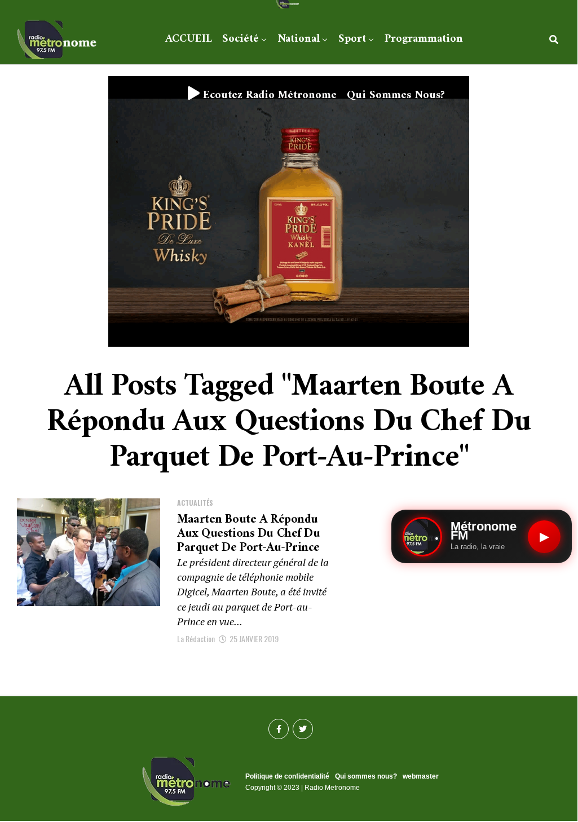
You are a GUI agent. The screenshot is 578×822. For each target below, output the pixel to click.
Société (240, 39)
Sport (352, 39)
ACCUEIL (188, 39)
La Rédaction (196, 638)
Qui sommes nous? (396, 95)
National (298, 39)
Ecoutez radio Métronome (268, 95)
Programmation (424, 39)
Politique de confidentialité (287, 776)
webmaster (421, 776)
